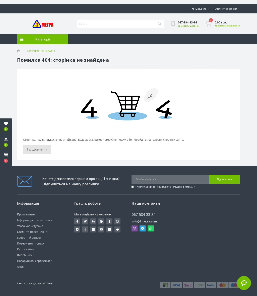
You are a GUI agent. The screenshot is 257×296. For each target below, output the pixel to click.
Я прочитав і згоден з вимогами (165, 186)
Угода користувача (160, 186)
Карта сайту (25, 249)
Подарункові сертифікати (34, 261)
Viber (135, 228)
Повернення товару (31, 243)
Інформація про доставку (34, 220)
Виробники (25, 255)
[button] (6, 158)
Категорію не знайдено (41, 50)
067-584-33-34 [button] (143, 214)
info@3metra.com (144, 221)
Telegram (143, 228)
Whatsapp (151, 228)
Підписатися (224, 179)
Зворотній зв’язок (29, 237)
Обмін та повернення (32, 232)
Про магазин (26, 214)
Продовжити (37, 149)
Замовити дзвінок (188, 25)
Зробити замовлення (227, 25)
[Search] (159, 24)
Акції (20, 267)
